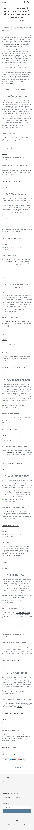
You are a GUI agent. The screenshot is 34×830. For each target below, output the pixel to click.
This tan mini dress (7, 228)
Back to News (18, 767)
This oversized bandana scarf (10, 511)
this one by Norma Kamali (15, 552)
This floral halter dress (10, 647)
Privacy (5, 786)
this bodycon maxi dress (23, 612)
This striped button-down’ (9, 321)
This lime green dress (8, 703)
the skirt (28, 139)
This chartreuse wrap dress (9, 417)
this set (7, 137)
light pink (19, 706)
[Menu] (31, 2)
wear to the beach (18, 44)
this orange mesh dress (11, 261)
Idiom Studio (8, 2)
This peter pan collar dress (14, 452)
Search (5, 782)
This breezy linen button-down (11, 356)
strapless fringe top (24, 736)
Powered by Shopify (22, 824)
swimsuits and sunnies (18, 49)
